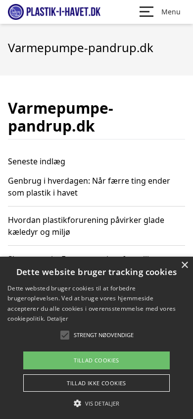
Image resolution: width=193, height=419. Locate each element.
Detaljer (57, 318)
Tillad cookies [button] (96, 360)
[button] (96, 403)
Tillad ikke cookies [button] (96, 383)
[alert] (96, 338)
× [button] (184, 265)
